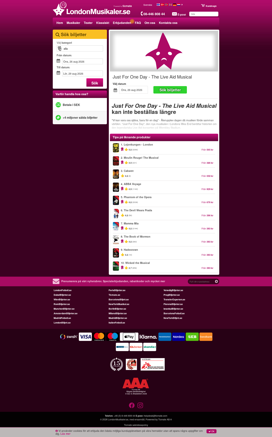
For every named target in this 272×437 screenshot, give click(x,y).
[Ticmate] (123, 6)
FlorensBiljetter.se (173, 304)
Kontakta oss (168, 23)
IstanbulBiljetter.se (173, 308)
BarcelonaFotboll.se (174, 313)
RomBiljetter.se (62, 304)
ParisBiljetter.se (117, 290)
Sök (94, 83)
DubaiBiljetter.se (62, 294)
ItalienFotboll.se (117, 322)
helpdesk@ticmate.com (155, 415)
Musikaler (73, 23)
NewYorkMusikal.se (119, 304)
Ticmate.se (114, 294)
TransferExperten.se (174, 299)
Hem (59, 23)
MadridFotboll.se (62, 318)
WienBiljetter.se (62, 299)
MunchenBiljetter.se (64, 308)
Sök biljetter (170, 89)
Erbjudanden (122, 23)
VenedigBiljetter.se (173, 290)
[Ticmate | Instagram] (140, 405)
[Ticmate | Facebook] (132, 405)
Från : (64, 55)
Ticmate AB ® (165, 419)
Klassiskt (102, 23)
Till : (63, 67)
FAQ (138, 23)
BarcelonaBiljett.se (119, 299)
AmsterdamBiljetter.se (66, 313)
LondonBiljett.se (62, 322)
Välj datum (119, 84)
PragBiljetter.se (172, 294)
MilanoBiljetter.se (118, 313)
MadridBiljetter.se (118, 318)
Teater (88, 23)
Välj (64, 42)
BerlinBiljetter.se (117, 308)
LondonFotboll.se (63, 290)
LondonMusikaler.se (118, 419)
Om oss (150, 23)
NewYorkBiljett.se (173, 318)
